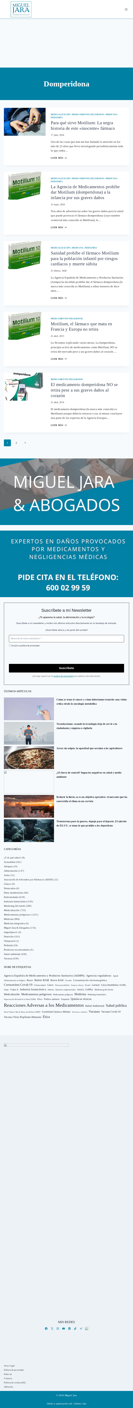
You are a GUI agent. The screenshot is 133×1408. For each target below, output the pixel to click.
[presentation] (25, 122)
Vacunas (8, 958)
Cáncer (7, 884)
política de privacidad (29, 646)
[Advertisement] (66, 43)
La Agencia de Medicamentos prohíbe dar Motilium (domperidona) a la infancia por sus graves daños (85, 192)
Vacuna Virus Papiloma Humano (22, 1017)
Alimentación (11, 870)
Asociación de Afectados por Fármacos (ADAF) (28, 879)
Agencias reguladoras (98, 975)
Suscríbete (66, 668)
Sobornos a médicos (79, 1012)
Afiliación (8, 1387)
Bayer (30, 980)
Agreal (115, 976)
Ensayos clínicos (77, 985)
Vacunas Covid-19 (111, 1011)
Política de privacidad (14, 1370)
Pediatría (57, 117)
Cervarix (68, 980)
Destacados (10, 888)
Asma (7, 875)
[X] (51, 1328)
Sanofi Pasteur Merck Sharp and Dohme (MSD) (22, 1012)
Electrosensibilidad (62, 985)
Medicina (111, 114)
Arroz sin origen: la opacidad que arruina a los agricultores (89, 748)
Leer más (59, 158)
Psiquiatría (65, 999)
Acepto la (25, 646)
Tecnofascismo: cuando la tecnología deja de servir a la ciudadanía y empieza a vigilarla (86, 726)
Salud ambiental (12, 954)
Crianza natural (40, 985)
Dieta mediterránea (13, 892)
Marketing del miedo (14, 906)
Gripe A (14, 989)
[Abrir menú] (126, 9)
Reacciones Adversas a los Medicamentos (44, 1005)
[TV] (86, 1328)
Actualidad (9, 862)
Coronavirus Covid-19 (18, 984)
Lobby (89, 989)
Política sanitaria (52, 999)
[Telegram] (81, 1328)
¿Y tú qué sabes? (12, 857)
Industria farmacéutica (15, 901)
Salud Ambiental (94, 1005)
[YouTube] (63, 1328)
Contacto (8, 1378)
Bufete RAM (41, 980)
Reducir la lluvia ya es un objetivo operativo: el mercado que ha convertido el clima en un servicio (91, 799)
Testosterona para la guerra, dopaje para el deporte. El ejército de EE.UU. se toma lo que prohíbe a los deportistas (91, 823)
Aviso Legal (9, 1365)
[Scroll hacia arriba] (127, 1380)
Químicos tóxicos (81, 999)
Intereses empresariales (65, 989)
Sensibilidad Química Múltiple (56, 1011)
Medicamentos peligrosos (88, 114)
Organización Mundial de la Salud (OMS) (20, 999)
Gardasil (96, 985)
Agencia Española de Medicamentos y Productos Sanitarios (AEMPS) (44, 975)
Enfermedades (11, 897)
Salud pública (116, 1005)
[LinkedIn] (69, 1328)
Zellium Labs (80, 1403)
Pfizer (39, 999)
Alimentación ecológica (14, 980)
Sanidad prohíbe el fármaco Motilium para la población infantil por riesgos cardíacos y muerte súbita (85, 258)
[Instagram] (57, 1328)
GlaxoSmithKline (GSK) (113, 985)
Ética (46, 1017)
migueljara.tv (10, 932)
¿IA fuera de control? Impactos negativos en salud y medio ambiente (88, 774)
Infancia (51, 990)
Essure (87, 985)
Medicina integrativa (14, 923)
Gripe (6, 990)
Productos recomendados (17, 949)
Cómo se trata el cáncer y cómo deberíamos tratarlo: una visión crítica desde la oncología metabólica (91, 701)
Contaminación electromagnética (90, 980)
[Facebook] (46, 1328)
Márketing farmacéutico (97, 995)
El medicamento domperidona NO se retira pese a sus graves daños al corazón (84, 390)
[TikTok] (75, 1328)
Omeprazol (9, 941)
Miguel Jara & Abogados (17, 927)
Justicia (80, 989)
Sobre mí (8, 1374)
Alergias (8, 866)
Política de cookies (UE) (14, 1382)
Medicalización (60, 114)
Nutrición (9, 936)
